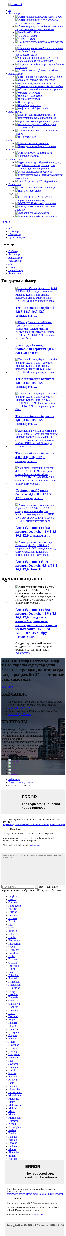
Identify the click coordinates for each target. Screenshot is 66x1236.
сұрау (18, 652)
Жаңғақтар (14, 234)
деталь (26, 652)
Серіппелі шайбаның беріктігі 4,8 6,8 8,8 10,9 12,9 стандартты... (33, 494)
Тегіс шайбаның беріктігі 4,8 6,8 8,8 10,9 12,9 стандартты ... (34, 311)
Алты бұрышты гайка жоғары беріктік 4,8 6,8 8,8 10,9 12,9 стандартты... (36, 531)
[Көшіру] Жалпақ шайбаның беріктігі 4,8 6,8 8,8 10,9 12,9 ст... (35, 349)
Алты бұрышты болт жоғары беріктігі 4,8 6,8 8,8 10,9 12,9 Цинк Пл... (36, 565)
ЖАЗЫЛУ (7, 686)
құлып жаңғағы (17, 237)
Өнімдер (13, 231)
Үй (10, 227)
